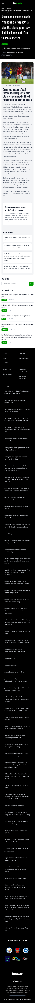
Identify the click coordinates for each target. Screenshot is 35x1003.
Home (2, 8)
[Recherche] (31, 284)
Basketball (4, 329)
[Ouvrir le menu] (3, 3)
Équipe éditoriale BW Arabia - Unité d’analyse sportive (17, 49)
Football (8, 8)
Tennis (3, 319)
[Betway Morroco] (17, 3)
